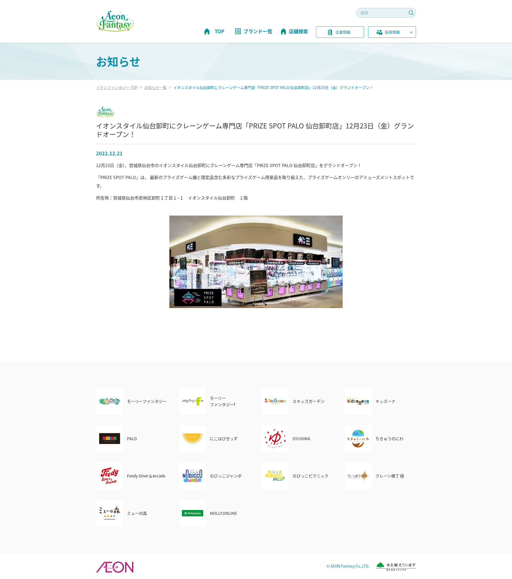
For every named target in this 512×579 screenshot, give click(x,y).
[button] (392, 33)
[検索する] (411, 13)
